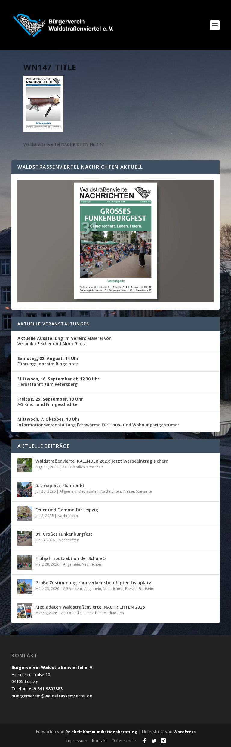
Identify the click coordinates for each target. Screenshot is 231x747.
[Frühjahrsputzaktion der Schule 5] (24, 562)
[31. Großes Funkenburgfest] (24, 538)
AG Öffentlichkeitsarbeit (82, 467)
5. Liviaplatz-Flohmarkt (60, 485)
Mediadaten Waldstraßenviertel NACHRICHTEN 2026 (90, 607)
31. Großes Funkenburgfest (63, 534)
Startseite (144, 491)
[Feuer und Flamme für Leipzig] (24, 513)
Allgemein (68, 491)
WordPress (185, 731)
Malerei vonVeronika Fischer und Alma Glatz (64, 340)
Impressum (76, 740)
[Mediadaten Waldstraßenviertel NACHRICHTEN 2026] (24, 610)
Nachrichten (110, 491)
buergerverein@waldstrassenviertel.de (51, 696)
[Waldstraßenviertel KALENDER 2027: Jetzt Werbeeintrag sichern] (24, 465)
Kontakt (99, 740)
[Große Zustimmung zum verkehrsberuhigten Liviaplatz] (24, 586)
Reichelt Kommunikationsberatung (101, 731)
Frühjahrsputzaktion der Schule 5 (70, 558)
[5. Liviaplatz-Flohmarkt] (24, 489)
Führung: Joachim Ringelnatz (48, 361)
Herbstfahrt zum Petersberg (58, 381)
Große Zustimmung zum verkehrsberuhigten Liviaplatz (93, 582)
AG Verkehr (72, 588)
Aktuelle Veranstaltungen (53, 324)
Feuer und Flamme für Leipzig (66, 510)
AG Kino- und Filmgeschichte (50, 401)
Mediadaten (88, 491)
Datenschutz (124, 740)
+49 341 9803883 (46, 688)
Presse (128, 491)
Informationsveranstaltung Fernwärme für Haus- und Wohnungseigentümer (98, 421)
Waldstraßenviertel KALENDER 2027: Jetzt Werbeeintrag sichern (101, 461)
